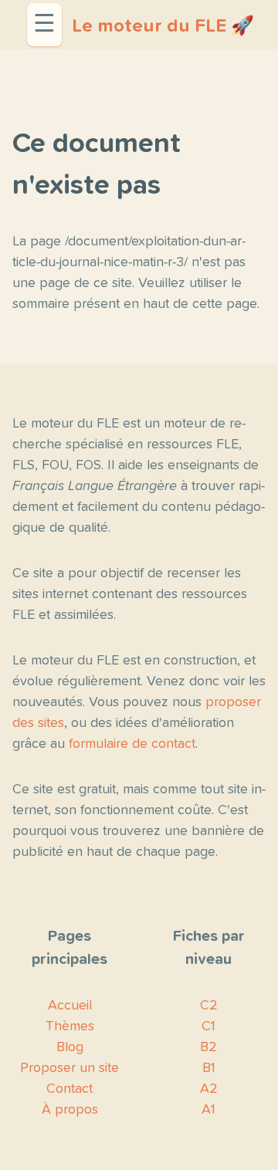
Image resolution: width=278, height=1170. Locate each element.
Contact (69, 1089)
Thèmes (70, 1026)
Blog (69, 1047)
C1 (208, 1026)
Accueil (70, 1006)
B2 (208, 1047)
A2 (209, 1089)
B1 (208, 1068)
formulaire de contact (132, 744)
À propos (70, 1110)
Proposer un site (69, 1068)
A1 (208, 1110)
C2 (209, 1006)
